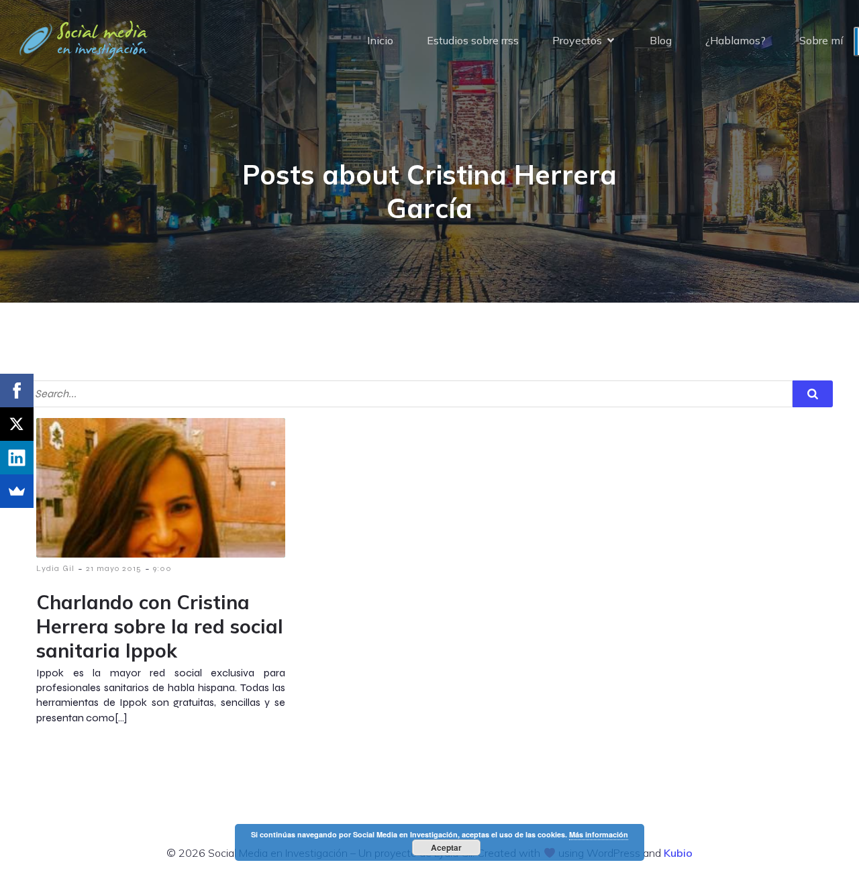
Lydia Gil (55, 568)
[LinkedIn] (17, 457)
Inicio (380, 40)
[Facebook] (17, 390)
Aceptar (446, 847)
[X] (17, 424)
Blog (661, 40)
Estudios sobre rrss (473, 40)
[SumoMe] (17, 491)
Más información (598, 834)
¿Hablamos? (735, 40)
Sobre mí (821, 40)
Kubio (678, 853)
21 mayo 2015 (114, 568)
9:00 (162, 568)
